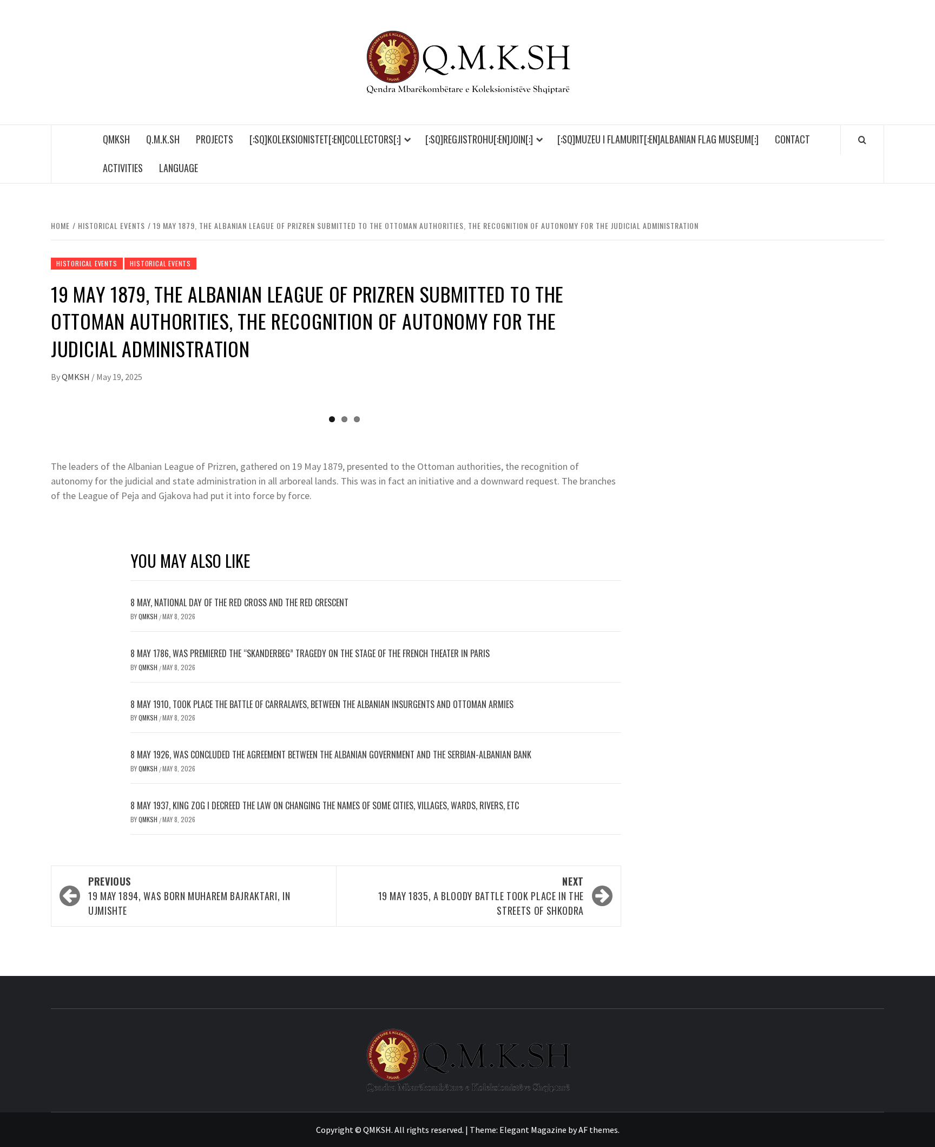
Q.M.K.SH (163, 139)
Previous (37, 403)
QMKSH (116, 139)
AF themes (598, 1129)
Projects (214, 139)
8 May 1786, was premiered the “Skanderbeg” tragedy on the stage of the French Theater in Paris (310, 653)
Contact (792, 139)
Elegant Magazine (533, 1129)
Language (178, 168)
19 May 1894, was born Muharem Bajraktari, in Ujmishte (189, 895)
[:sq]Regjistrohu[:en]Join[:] (479, 139)
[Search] (862, 139)
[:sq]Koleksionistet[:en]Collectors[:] (325, 139)
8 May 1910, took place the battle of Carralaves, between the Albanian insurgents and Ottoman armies (321, 704)
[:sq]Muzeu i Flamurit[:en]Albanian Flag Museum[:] (658, 139)
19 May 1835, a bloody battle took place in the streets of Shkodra (481, 895)
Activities (123, 168)
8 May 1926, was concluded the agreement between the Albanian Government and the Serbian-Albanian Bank (330, 754)
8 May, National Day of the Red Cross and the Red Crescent (239, 602)
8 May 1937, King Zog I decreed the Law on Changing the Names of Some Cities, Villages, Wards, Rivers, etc (324, 805)
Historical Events (86, 263)
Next (635, 403)
